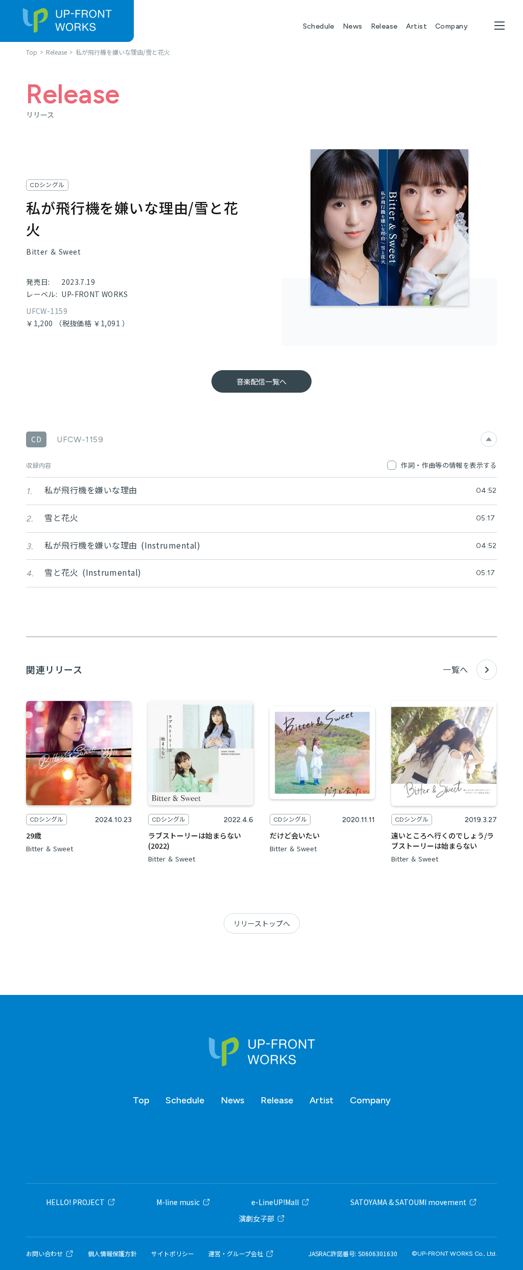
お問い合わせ (44, 1254)
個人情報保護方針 (112, 1254)
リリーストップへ (261, 923)
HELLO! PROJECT (75, 1202)
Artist (416, 26)
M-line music (178, 1202)
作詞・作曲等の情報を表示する (448, 465)
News (353, 26)
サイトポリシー (172, 1254)
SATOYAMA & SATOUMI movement (408, 1202)
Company (451, 26)
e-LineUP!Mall (275, 1202)
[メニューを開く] (499, 25)
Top (141, 1100)
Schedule (319, 26)
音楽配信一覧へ (261, 381)
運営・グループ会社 (235, 1254)
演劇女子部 (256, 1218)
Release (384, 26)
